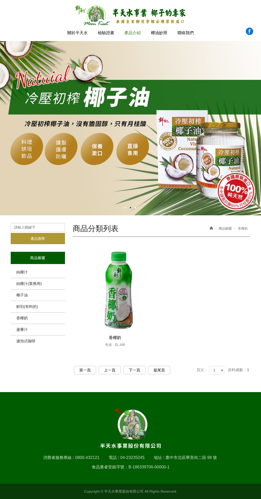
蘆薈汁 (22, 329)
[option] (130, 128)
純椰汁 (22, 272)
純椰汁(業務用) (29, 283)
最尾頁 (159, 370)
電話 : (114, 457)
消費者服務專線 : (58, 457)
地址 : (159, 457)
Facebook (249, 31)
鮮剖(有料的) (27, 306)
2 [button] (130, 207)
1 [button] (125, 207)
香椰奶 (22, 318)
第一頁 (85, 370)
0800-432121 (87, 457)
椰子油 (22, 295)
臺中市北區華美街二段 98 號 (191, 457)
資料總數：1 (238, 370)
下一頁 (134, 370)
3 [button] (135, 207)
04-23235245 (132, 457)
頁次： (202, 370)
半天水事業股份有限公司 (131, 15)
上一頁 (109, 370)
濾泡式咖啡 (25, 341)
